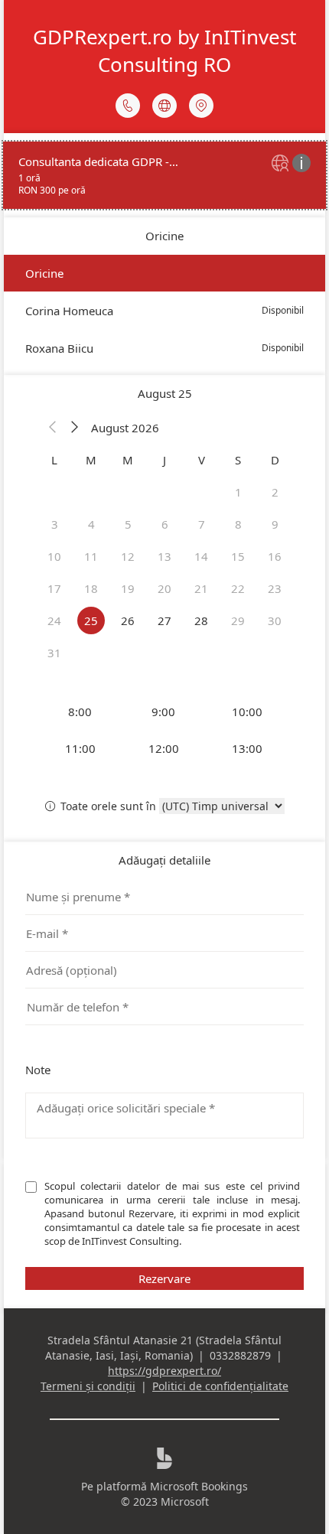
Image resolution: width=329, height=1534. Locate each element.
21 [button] (201, 588)
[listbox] (164, 310)
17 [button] (54, 588)
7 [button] (201, 524)
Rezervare (164, 1278)
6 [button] (164, 524)
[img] (282, 164)
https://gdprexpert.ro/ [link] (164, 1370)
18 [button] (91, 588)
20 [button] (164, 588)
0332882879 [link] (240, 1355)
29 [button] (238, 620)
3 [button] (54, 524)
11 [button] (91, 556)
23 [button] (275, 588)
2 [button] (275, 492)
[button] (53, 428)
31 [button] (54, 652)
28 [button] (201, 620)
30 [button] (275, 620)
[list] (164, 175)
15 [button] (238, 556)
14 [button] (201, 556)
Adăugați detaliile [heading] (164, 860)
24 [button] (54, 620)
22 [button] (238, 588)
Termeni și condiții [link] (88, 1386)
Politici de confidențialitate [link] (220, 1386)
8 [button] (238, 524)
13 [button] (164, 556)
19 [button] (128, 588)
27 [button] (164, 620)
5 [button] (128, 524)
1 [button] (238, 492)
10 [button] (54, 556)
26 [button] (128, 620)
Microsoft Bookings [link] (199, 1486)
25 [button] (91, 620)
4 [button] (91, 524)
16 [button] (275, 556)
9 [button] (275, 524)
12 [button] (128, 556)
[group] (164, 730)
